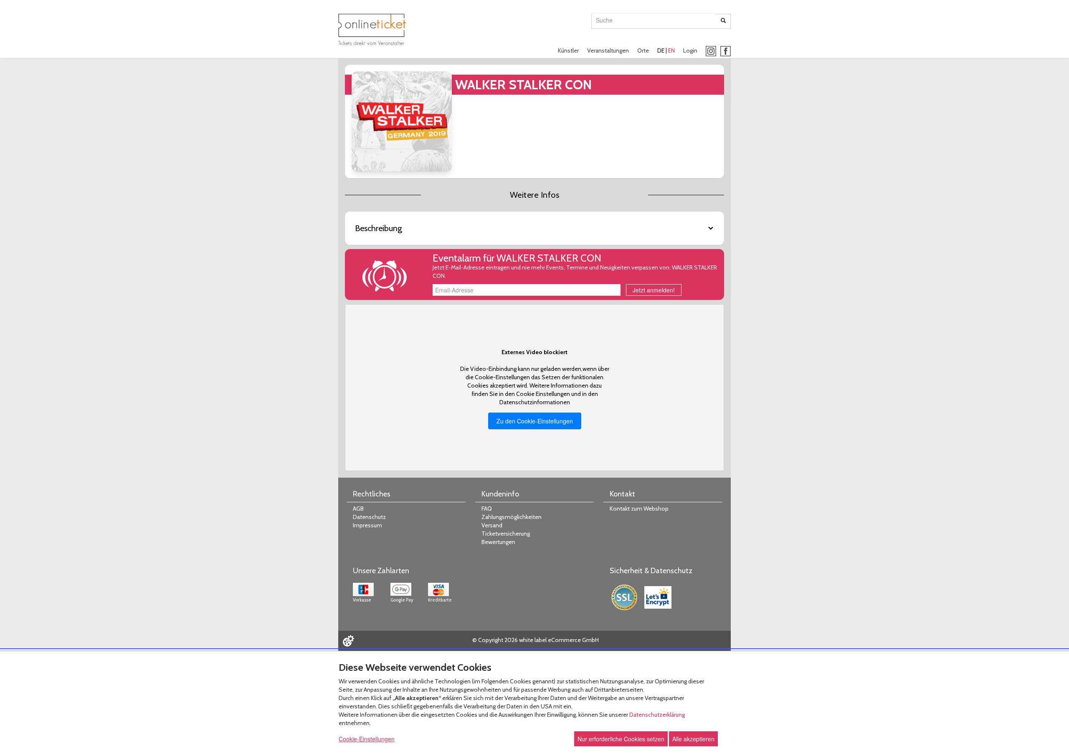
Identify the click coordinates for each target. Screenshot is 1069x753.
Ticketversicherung (505, 533)
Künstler (568, 50)
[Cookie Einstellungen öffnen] (348, 641)
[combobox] (653, 20)
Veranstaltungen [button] (608, 50)
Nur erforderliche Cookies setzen (621, 739)
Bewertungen (498, 542)
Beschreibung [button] (378, 228)
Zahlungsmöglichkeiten (511, 517)
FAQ (486, 508)
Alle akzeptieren (693, 739)
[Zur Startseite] (372, 29)
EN (671, 50)
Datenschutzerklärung (657, 714)
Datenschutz (369, 517)
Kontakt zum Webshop (639, 508)
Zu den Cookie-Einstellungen (535, 421)
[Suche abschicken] (723, 21)
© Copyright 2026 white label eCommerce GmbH (535, 640)
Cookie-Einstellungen (367, 739)
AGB (358, 508)
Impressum (367, 525)
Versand (491, 525)
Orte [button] (643, 50)
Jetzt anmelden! (654, 290)
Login (690, 50)
